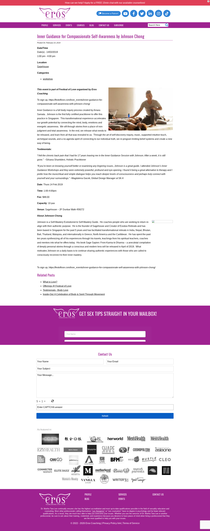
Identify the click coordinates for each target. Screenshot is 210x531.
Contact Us (104, 25)
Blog (91, 25)
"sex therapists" (98, 511)
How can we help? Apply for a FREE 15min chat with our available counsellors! (105, 3)
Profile (44, 25)
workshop (48, 79)
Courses (81, 25)
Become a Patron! (110, 13)
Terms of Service (131, 523)
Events (69, 25)
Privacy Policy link (111, 523)
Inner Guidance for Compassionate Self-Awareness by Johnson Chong (90, 36)
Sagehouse (43, 66)
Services (57, 25)
